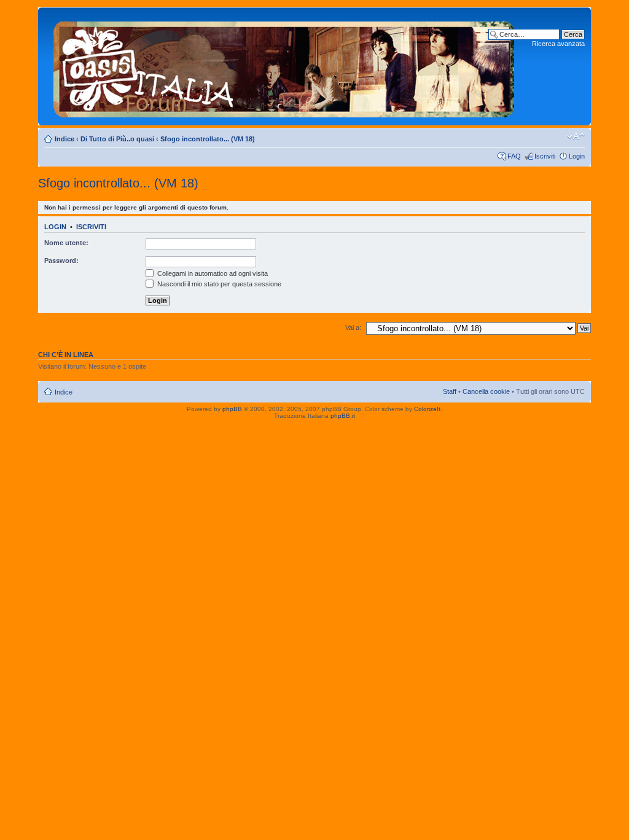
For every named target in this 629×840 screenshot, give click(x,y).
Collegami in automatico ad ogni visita (211, 273)
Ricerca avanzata (558, 43)
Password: (61, 260)
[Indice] (284, 66)
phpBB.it (342, 415)
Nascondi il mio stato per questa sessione (218, 284)
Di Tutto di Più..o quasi (117, 139)
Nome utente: (66, 242)
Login (577, 156)
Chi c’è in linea (65, 354)
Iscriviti (544, 156)
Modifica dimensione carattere (576, 136)
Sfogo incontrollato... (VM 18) (207, 139)
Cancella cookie (486, 391)
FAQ (514, 156)
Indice (64, 139)
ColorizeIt (427, 409)
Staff (449, 391)
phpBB (232, 409)
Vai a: (353, 327)
